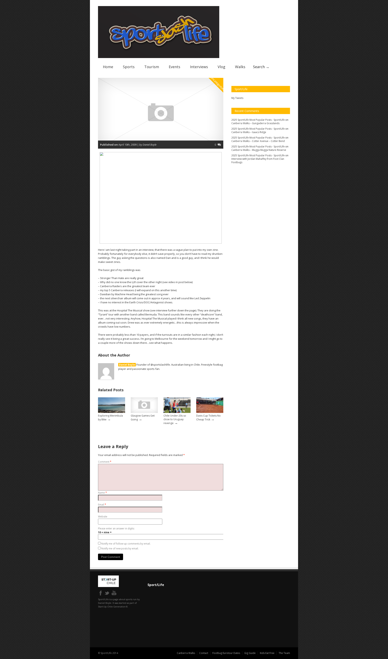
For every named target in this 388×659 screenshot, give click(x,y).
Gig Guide (250, 653)
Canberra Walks (186, 653)
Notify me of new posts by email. (120, 548)
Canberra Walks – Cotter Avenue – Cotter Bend (258, 141)
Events (174, 66)
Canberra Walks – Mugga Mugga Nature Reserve (258, 150)
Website (102, 516)
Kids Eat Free (267, 653)
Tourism (151, 66)
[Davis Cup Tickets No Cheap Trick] (209, 412)
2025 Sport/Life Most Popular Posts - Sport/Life (258, 120)
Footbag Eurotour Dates (226, 653)
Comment (104, 461)
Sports (129, 66)
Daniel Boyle (127, 364)
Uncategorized (218, 84)
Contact (203, 653)
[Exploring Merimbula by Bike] (111, 412)
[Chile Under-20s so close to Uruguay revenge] (177, 412)
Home (108, 66)
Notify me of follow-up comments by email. (126, 543)
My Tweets (237, 98)
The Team (284, 653)
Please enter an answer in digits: (116, 528)
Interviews (199, 66)
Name (102, 492)
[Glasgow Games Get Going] (144, 412)
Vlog (221, 66)
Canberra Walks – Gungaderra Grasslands (255, 123)
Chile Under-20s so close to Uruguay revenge (174, 419)
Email (102, 504)
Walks (240, 66)
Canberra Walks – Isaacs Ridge (248, 132)
